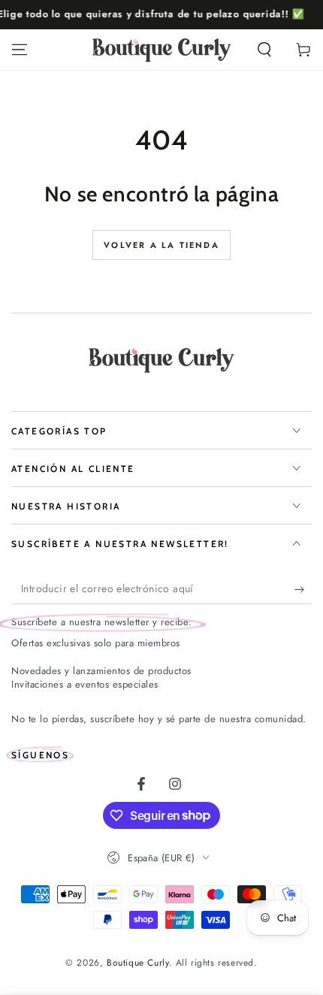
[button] (264, 49)
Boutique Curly (137, 962)
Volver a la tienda (161, 245)
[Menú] (19, 49)
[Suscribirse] (303, 589)
